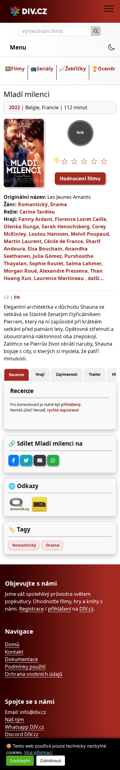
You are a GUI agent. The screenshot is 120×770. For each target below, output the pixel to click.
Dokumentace (21, 659)
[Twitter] (26, 460)
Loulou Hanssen (48, 234)
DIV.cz (86, 608)
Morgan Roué (20, 270)
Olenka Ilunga (21, 226)
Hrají (40, 374)
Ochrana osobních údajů (33, 674)
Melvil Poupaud (90, 234)
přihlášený (71, 404)
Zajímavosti (67, 374)
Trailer (95, 374)
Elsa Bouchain (45, 248)
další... (96, 278)
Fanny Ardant (35, 219)
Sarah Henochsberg (66, 226)
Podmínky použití (25, 666)
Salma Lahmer (84, 263)
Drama (58, 204)
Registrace (31, 608)
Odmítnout (50, 760)
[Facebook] (13, 460)
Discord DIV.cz (21, 734)
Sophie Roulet (46, 263)
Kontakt (14, 651)
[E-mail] (40, 460)
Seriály (45, 68)
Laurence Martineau (59, 278)
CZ (6, 297)
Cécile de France (63, 241)
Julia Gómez (47, 256)
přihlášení (59, 608)
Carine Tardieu (37, 211)
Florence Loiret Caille (80, 219)
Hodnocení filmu (80, 178)
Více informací (38, 752)
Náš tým (14, 719)
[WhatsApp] (53, 460)
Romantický (33, 204)
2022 (14, 107)
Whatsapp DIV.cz (24, 727)
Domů (12, 644)
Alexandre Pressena (63, 270)
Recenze (16, 374)
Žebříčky (75, 68)
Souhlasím (20, 760)
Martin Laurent (23, 241)
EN (17, 297)
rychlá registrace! (63, 410)
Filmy (18, 68)
